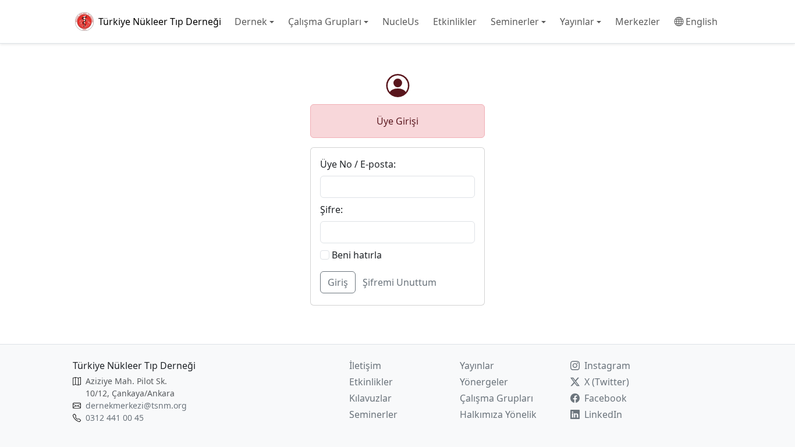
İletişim (365, 365)
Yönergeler (484, 381)
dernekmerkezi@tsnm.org (136, 405)
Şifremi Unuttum (399, 282)
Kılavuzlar (370, 398)
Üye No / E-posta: (358, 164)
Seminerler (373, 414)
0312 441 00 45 (115, 417)
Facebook (604, 398)
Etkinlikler (371, 381)
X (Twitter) (605, 381)
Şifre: (331, 209)
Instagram (606, 365)
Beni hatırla (355, 255)
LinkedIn (602, 414)
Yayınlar (477, 365)
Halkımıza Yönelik (498, 414)
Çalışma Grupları (496, 398)
